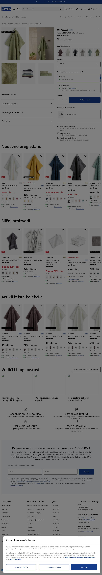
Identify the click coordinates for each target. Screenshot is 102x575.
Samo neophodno (54, 567)
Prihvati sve (84, 567)
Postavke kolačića (21, 567)
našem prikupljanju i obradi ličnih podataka (79, 557)
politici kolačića (15, 559)
